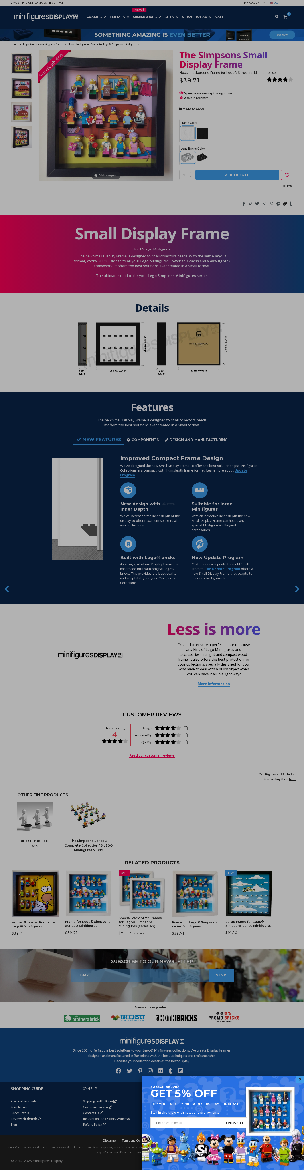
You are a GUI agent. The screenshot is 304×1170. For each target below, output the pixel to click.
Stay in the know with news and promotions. (184, 1112)
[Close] (300, 1079)
